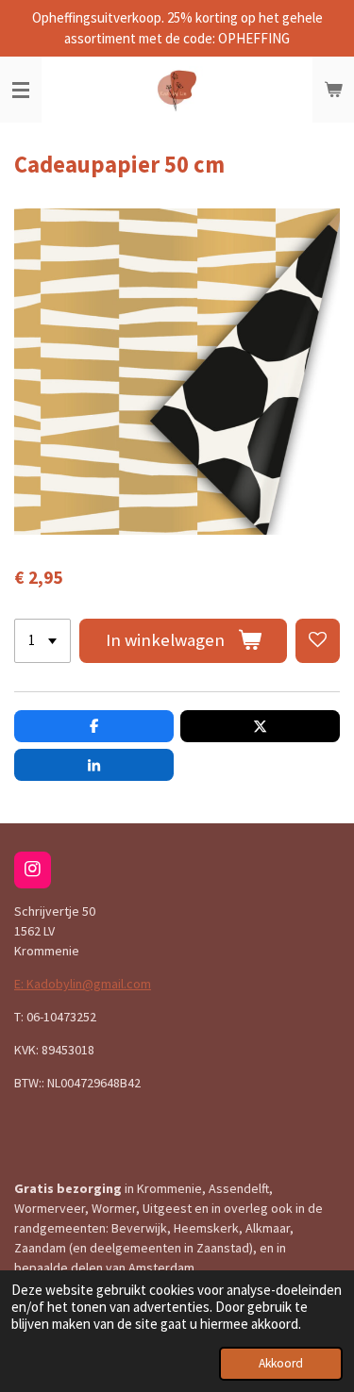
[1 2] (42, 641)
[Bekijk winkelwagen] (333, 90)
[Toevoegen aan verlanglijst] (317, 641)
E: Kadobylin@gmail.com (82, 983)
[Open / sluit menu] (21, 90)
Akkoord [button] (281, 1363)
